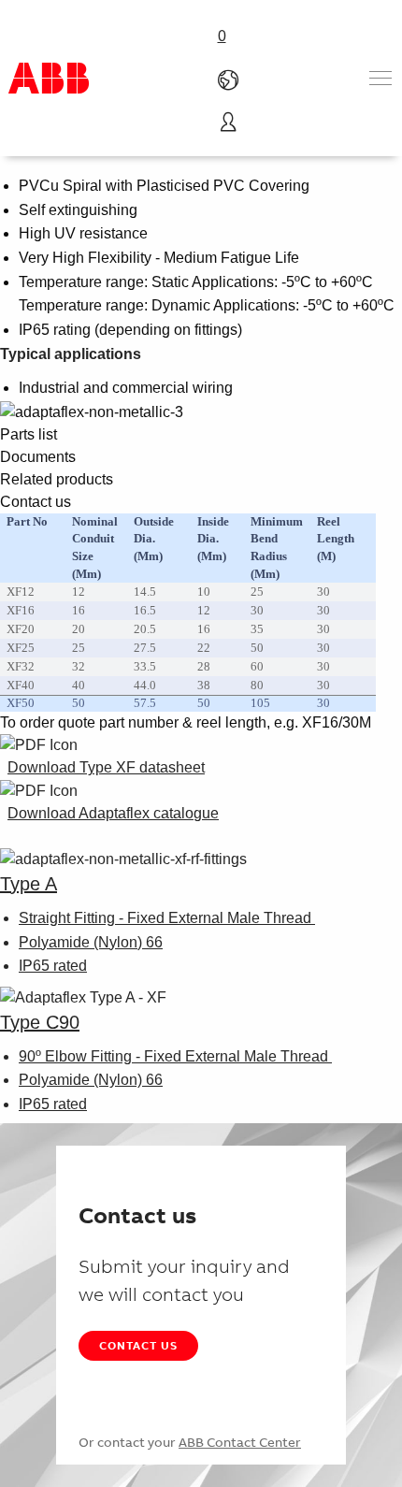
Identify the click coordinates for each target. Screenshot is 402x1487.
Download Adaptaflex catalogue (113, 813)
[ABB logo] (48, 78)
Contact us (138, 1345)
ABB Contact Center (240, 1442)
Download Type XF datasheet (106, 767)
